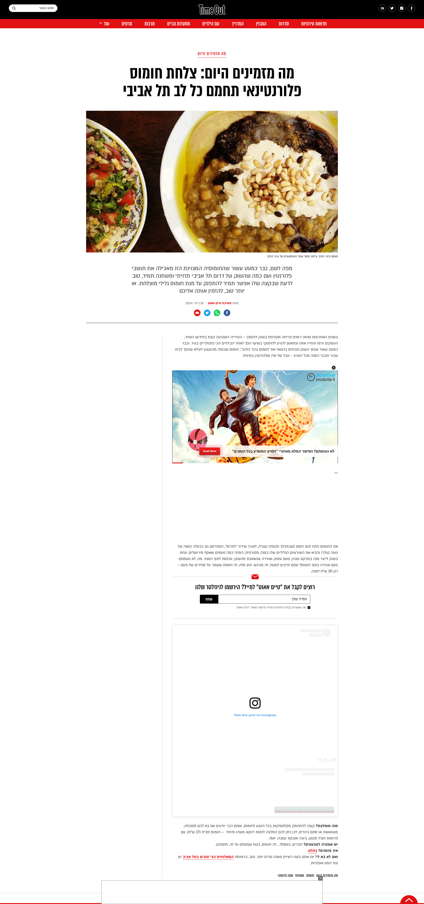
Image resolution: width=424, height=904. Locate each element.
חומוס (310, 875)
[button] (334, 368)
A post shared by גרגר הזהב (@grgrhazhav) (304, 810)
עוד (106, 23)
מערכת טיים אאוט (219, 303)
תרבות (149, 23)
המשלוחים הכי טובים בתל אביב (208, 856)
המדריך (238, 23)
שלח (209, 599)
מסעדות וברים (178, 23)
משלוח (299, 875)
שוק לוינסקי (285, 875)
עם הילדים (210, 23)
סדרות (284, 23)
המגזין (261, 23)
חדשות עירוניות (314, 23)
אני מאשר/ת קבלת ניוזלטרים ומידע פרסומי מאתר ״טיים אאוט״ (271, 607)
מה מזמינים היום (212, 53)
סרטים (127, 23)
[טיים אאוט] (212, 11)
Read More (210, 450)
